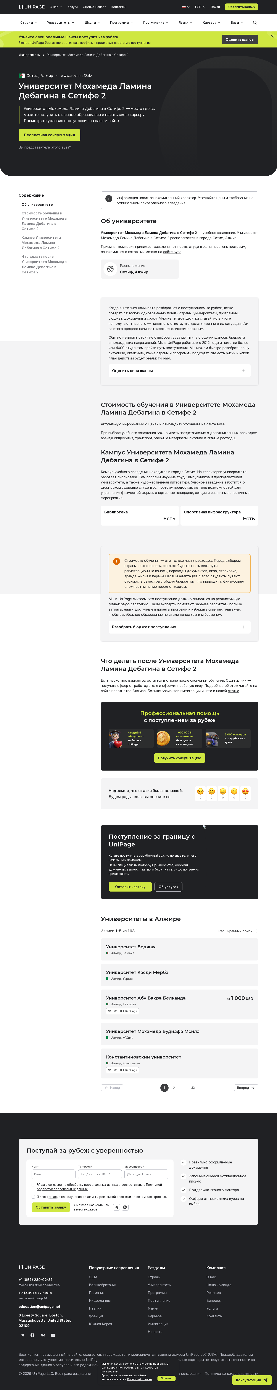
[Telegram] (116, 1207)
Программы (119, 22)
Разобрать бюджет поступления (144, 627)
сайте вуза (172, 252)
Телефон (84, 1166)
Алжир (116, 953)
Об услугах (168, 887)
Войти (215, 7)
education (39, 1306)
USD (198, 7)
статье (233, 691)
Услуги (73, 7)
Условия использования (181, 1373)
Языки (183, 22)
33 (193, 1087)
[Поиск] (254, 22)
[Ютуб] (53, 1335)
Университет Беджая (131, 946)
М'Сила (128, 1037)
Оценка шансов (94, 7)
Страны (26, 22)
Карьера (209, 22)
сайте (211, 424)
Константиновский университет (143, 1057)
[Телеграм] (22, 1335)
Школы (90, 22)
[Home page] (32, 7)
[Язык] (186, 7)
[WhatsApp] (125, 1207)
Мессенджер (133, 1166)
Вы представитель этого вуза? (45, 147)
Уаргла (128, 978)
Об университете (37, 204)
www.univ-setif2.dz (76, 76)
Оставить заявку (241, 7)
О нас (54, 7)
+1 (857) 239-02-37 (36, 1279)
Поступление (153, 22)
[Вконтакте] (42, 1335)
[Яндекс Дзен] (32, 1335)
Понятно (166, 1378)
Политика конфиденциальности (231, 1373)
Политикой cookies (139, 1379)
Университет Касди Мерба (137, 972)
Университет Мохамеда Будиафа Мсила (153, 1031)
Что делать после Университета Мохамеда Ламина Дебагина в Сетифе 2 (44, 264)
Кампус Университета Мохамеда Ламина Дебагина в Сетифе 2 (41, 242)
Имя (34, 1166)
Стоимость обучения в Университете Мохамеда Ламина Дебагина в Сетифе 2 (44, 221)
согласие (55, 1184)
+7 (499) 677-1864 (35, 1293)
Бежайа (128, 953)
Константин (131, 1063)
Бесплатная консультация (49, 135)
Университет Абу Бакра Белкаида (146, 998)
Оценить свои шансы (132, 370)
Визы (235, 22)
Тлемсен (129, 1004)
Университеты (58, 22)
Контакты (118, 7)
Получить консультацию (179, 758)
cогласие (53, 1197)
